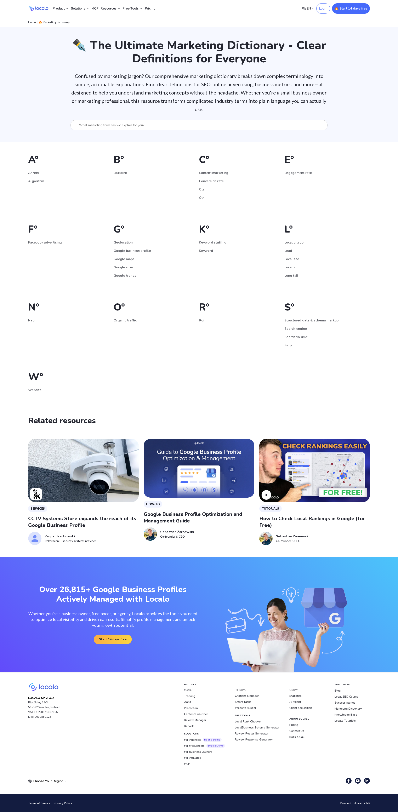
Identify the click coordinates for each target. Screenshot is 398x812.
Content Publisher (196, 714)
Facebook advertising (45, 242)
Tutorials (270, 508)
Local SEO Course (346, 697)
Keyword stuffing (212, 242)
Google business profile (132, 250)
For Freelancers (204, 746)
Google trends (125, 275)
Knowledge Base (346, 715)
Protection (191, 708)
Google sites (123, 267)
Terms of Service (39, 803)
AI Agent (295, 702)
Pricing (150, 8)
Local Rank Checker (248, 722)
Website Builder (245, 708)
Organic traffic (125, 320)
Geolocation (123, 242)
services (38, 508)
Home (32, 22)
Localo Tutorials (345, 721)
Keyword (206, 250)
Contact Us (296, 731)
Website (34, 390)
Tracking (189, 696)
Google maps (124, 259)
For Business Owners (198, 752)
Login (323, 8)
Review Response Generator (254, 740)
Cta (202, 189)
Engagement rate (298, 173)
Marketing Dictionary (348, 709)
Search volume (296, 337)
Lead (288, 250)
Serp (288, 345)
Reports (189, 726)
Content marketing (213, 173)
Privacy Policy (63, 803)
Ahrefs (33, 173)
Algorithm (36, 181)
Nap (31, 320)
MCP (94, 8)
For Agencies (202, 740)
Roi (201, 320)
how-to (153, 504)
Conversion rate (211, 181)
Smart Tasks (243, 702)
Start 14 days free (113, 639)
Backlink (120, 173)
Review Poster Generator (251, 734)
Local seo (291, 259)
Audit (187, 702)
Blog (338, 691)
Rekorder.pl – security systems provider (70, 541)
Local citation (295, 242)
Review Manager (195, 720)
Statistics (295, 696)
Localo (289, 267)
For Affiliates (192, 758)
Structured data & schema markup (311, 320)
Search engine (295, 328)
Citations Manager (247, 696)
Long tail (291, 275)
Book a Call (297, 737)
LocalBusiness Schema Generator (257, 728)
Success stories (345, 703)
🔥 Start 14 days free (351, 8)
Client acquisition (300, 708)
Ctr (201, 197)
